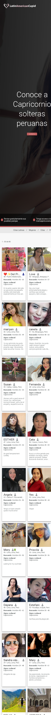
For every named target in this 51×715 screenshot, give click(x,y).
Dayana (8, 605)
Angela (8, 494)
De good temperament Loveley (12, 455)
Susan (7, 384)
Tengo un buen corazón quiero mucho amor (12, 510)
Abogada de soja (9, 674)
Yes (31, 494)
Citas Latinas (18, 230)
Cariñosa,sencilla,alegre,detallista (39, 619)
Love (32, 274)
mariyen (9, 329)
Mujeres (32, 230)
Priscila (34, 550)
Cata (32, 439)
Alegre (31, 509)
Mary (32, 660)
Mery (7, 550)
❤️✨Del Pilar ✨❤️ (12, 274)
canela (33, 329)
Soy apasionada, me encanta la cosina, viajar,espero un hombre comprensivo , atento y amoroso (39, 677)
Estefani (34, 605)
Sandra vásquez (12, 660)
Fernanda (35, 384)
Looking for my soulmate (12, 564)
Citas (43, 230)
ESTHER (9, 439)
